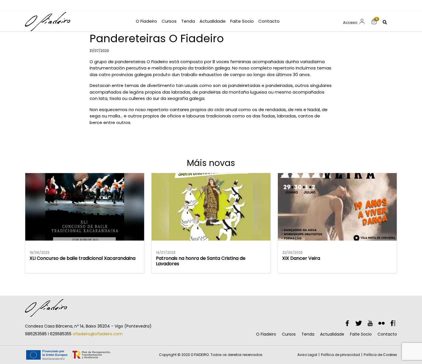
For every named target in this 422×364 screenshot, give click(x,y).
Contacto (387, 334)
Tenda (307, 334)
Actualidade (332, 334)
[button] (374, 21)
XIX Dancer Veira (301, 258)
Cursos (289, 334)
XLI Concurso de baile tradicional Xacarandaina (82, 258)
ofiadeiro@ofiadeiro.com (98, 334)
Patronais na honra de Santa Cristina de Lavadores (200, 261)
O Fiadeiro (266, 334)
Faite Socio (361, 334)
